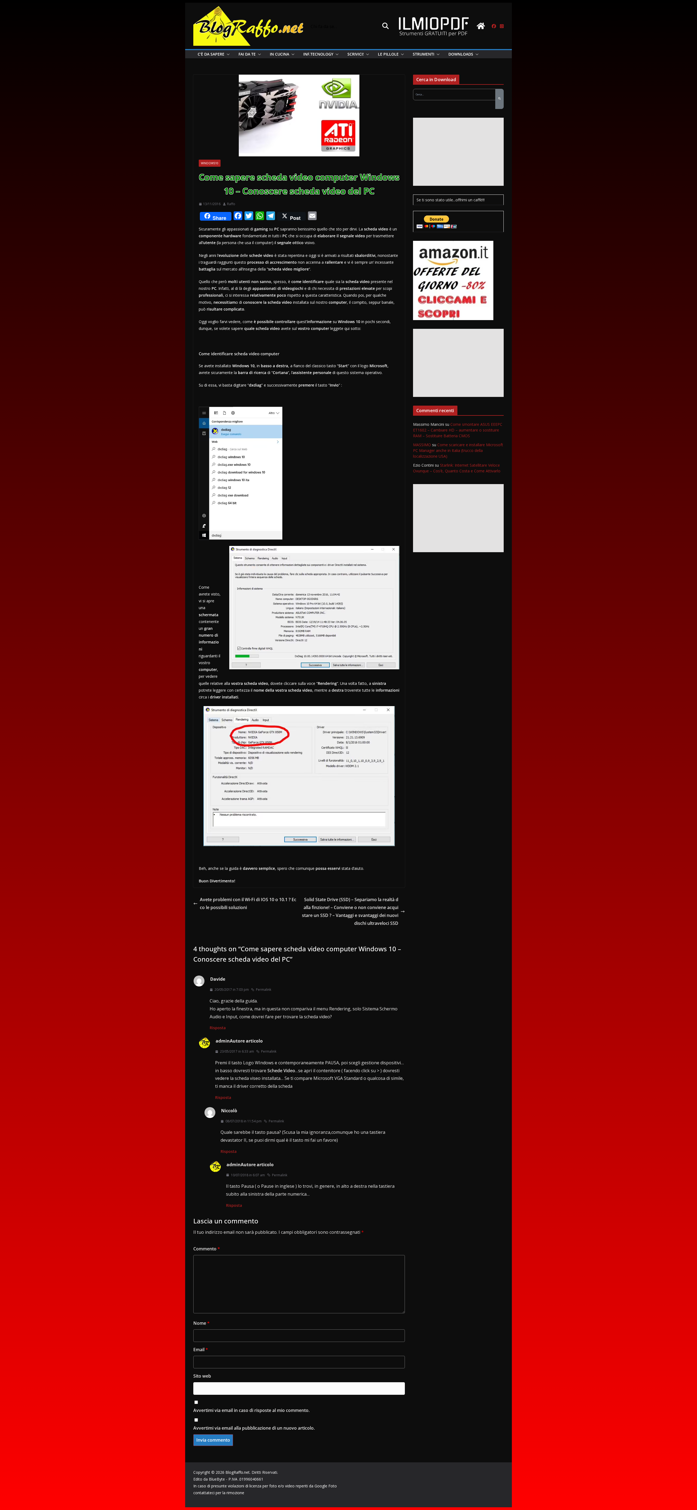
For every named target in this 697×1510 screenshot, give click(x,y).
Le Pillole (388, 54)
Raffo (231, 204)
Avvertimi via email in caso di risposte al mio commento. (251, 1410)
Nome (201, 1323)
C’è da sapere (211, 54)
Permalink (263, 989)
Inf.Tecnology (318, 54)
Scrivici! (355, 54)
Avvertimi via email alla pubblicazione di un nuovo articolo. (254, 1428)
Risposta (218, 1027)
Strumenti (423, 54)
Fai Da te (247, 54)
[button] (227, 54)
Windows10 (209, 163)
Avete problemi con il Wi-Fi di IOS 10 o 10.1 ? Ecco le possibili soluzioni (248, 903)
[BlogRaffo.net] (480, 26)
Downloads (460, 54)
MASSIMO (422, 444)
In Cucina (279, 54)
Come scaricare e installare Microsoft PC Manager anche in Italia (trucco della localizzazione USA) (458, 450)
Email (200, 1350)
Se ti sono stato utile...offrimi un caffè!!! (451, 199)
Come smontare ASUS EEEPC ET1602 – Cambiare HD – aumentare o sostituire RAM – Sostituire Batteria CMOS (457, 430)
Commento (206, 1249)
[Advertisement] (458, 152)
